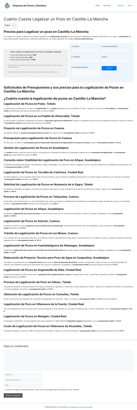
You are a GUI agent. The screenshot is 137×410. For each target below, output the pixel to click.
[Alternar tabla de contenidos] (13, 25)
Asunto (104, 57)
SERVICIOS (107, 5)
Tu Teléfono (75, 57)
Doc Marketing (73, 407)
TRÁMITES (120, 5)
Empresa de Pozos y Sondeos (29, 5)
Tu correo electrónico (109, 46)
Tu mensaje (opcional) (79, 67)
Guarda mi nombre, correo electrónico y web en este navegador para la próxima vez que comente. (43, 390)
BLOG (129, 5)
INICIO (98, 5)
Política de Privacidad (85, 407)
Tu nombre (75, 46)
